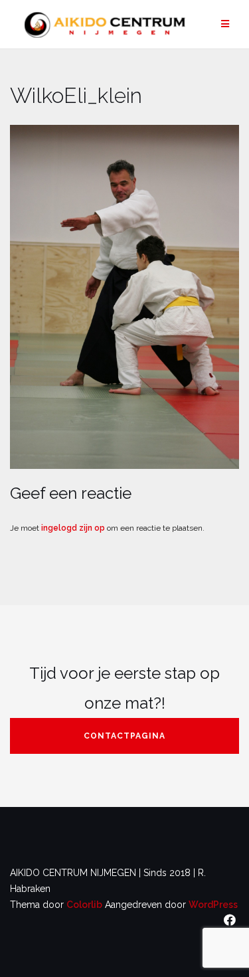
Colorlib (84, 904)
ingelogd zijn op (73, 528)
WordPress (213, 904)
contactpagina (124, 736)
